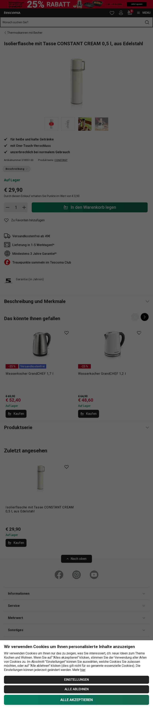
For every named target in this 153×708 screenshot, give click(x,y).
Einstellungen (76, 680)
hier (82, 670)
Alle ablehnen (77, 689)
